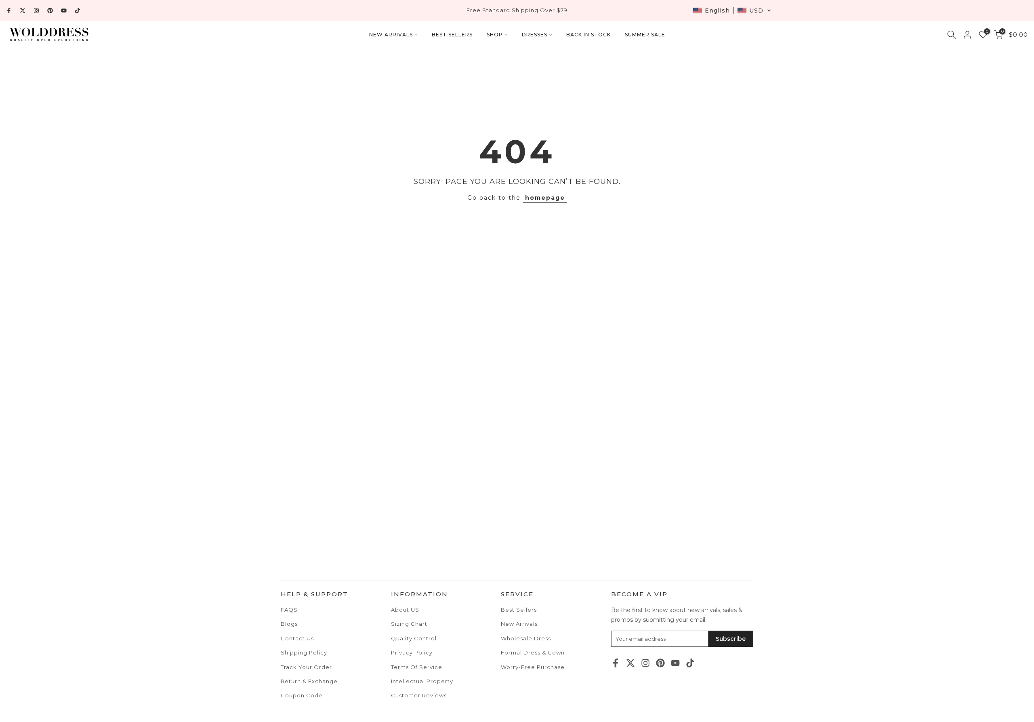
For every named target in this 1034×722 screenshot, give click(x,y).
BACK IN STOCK (588, 35)
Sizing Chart (409, 624)
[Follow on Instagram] (36, 10)
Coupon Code (302, 695)
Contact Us (297, 638)
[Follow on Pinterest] (50, 10)
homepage (545, 197)
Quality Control (414, 638)
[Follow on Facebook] (9, 10)
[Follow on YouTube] (64, 10)
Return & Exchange (309, 681)
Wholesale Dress (526, 638)
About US (405, 609)
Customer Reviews (419, 695)
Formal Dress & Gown (533, 652)
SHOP (495, 35)
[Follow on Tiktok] (77, 10)
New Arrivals (519, 624)
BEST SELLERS (452, 35)
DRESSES (534, 35)
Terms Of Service (416, 667)
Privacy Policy (412, 652)
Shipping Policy (304, 652)
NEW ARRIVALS (391, 35)
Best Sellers (519, 609)
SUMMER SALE (645, 35)
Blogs (289, 624)
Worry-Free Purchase (533, 667)
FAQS (289, 609)
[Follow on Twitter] (22, 10)
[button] (732, 10)
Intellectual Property (422, 681)
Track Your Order (306, 667)
